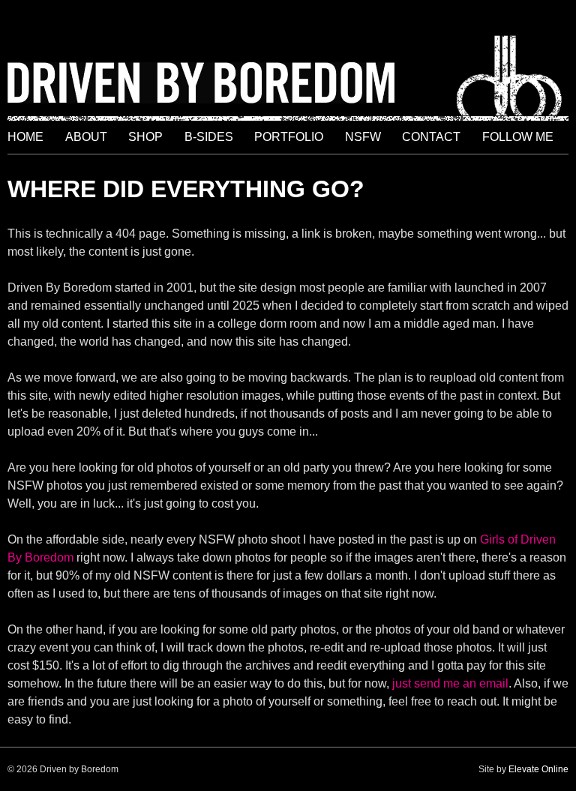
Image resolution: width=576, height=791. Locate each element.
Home (26, 136)
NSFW (363, 136)
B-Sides (208, 136)
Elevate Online (538, 769)
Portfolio (288, 136)
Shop (145, 136)
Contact (431, 136)
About (86, 136)
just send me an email (450, 683)
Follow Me (518, 136)
